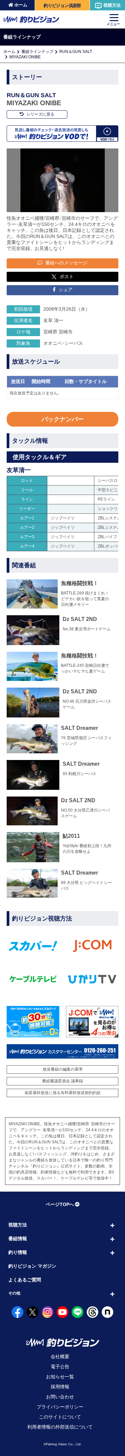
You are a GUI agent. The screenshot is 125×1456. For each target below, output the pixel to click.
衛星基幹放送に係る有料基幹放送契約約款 (63, 1092)
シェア (65, 289)
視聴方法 (112, 5)
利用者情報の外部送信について (60, 1427)
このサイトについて (60, 1416)
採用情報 (60, 1386)
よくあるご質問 (24, 1279)
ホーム (20, 4)
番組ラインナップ (37, 51)
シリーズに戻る (39, 114)
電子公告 (60, 1366)
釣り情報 (17, 1252)
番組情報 (17, 1238)
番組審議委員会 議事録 (62, 1081)
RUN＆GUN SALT (75, 51)
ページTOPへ (60, 1204)
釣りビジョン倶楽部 (62, 5)
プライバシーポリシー (60, 1406)
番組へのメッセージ (65, 262)
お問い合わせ (60, 1396)
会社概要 (60, 1356)
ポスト (67, 276)
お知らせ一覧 (60, 1376)
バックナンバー (63, 419)
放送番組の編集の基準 (63, 1069)
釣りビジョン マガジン (32, 1266)
